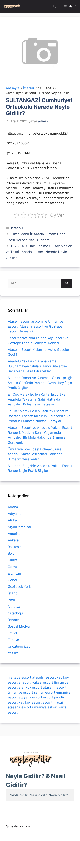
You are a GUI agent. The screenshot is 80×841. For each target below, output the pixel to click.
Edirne (13, 567)
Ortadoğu (15, 613)
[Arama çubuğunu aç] (54, 6)
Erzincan (14, 573)
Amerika (14, 533)
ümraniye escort (20, 692)
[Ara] (66, 283)
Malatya (14, 606)
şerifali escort (44, 692)
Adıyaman (15, 514)
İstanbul (17, 228)
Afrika (12, 520)
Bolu (11, 553)
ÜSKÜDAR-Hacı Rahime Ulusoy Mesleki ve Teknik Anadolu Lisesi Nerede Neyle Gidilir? (39, 252)
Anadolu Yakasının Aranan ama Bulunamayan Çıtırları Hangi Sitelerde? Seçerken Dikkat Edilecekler (38, 366)
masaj (58, 702)
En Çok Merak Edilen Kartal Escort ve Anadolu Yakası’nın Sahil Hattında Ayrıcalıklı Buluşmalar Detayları (37, 399)
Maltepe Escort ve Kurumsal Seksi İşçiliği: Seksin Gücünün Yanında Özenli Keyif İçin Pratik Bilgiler (40, 383)
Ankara (13, 540)
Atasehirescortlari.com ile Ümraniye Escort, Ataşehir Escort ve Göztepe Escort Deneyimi (35, 326)
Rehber (13, 620)
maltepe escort (19, 677)
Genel (12, 580)
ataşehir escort (44, 677)
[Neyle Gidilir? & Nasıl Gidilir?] (12, 6)
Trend (12, 633)
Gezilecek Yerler (20, 587)
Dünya (13, 560)
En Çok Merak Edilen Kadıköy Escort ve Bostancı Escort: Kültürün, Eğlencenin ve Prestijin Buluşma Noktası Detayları (39, 416)
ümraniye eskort (44, 707)
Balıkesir (14, 547)
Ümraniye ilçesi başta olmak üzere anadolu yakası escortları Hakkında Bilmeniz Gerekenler (35, 454)
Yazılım (13, 653)
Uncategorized (19, 646)
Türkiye (13, 640)
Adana (13, 507)
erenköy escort (30, 687)
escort (48, 697)
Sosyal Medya (19, 626)
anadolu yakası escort (36, 682)
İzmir (11, 600)
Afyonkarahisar (19, 527)
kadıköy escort (30, 702)
